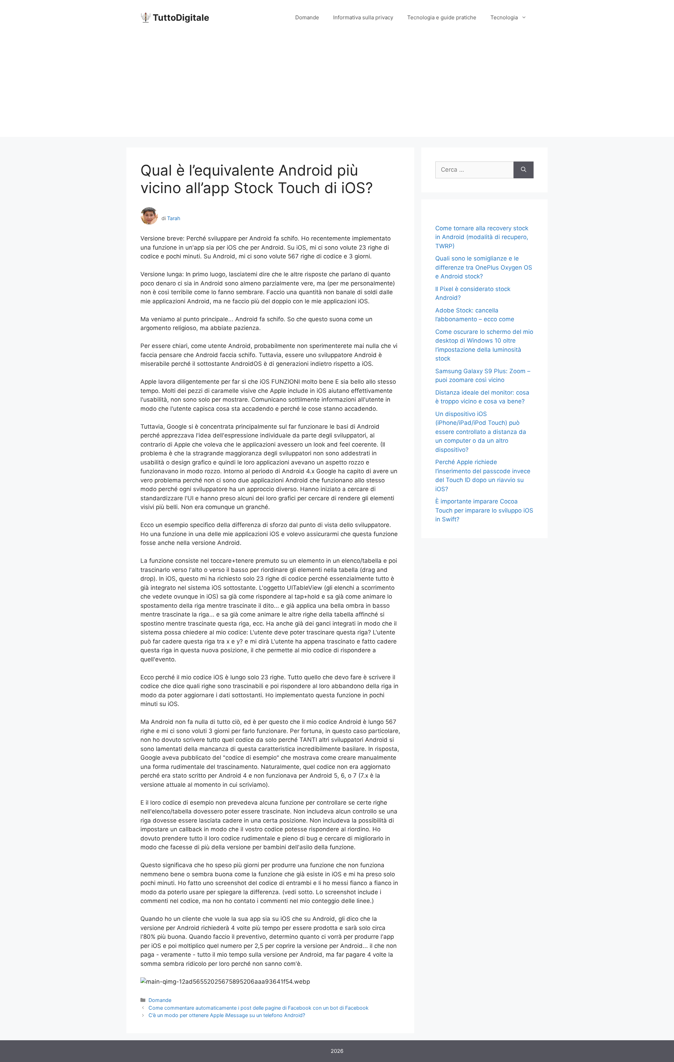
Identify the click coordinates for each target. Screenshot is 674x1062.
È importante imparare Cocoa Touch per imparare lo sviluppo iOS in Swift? (484, 510)
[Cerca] (524, 169)
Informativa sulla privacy (363, 17)
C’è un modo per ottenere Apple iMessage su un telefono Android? (226, 1015)
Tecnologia (504, 17)
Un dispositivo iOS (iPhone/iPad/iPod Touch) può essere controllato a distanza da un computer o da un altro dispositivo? (480, 431)
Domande (307, 17)
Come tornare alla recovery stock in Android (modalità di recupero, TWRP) (481, 237)
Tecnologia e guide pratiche (441, 17)
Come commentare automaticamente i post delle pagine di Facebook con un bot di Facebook (258, 1008)
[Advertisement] (337, 88)
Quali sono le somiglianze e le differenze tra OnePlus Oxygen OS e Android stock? (483, 267)
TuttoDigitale (181, 17)
